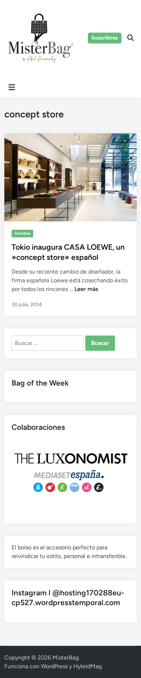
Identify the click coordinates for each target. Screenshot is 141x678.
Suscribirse (104, 38)
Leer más (86, 289)
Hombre (22, 233)
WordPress (54, 666)
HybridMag (87, 666)
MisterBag (65, 657)
